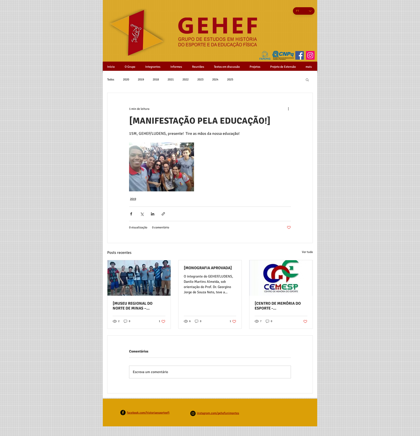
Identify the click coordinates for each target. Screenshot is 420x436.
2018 (156, 79)
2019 (141, 79)
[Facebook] (299, 55)
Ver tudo (307, 252)
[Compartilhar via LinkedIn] (152, 214)
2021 (171, 79)
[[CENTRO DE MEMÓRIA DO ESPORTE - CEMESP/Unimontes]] (281, 278)
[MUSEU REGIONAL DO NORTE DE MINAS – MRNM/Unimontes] (132, 306)
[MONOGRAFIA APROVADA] (208, 267)
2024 (215, 79)
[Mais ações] (288, 108)
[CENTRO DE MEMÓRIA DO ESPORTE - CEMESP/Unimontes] (278, 306)
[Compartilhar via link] (163, 214)
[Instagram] (310, 55)
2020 (126, 79)
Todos (110, 79)
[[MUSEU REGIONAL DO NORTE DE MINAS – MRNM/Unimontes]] (139, 278)
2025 (230, 79)
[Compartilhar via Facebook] (131, 214)
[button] (307, 79)
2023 (200, 79)
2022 (185, 79)
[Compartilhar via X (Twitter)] (142, 214)
